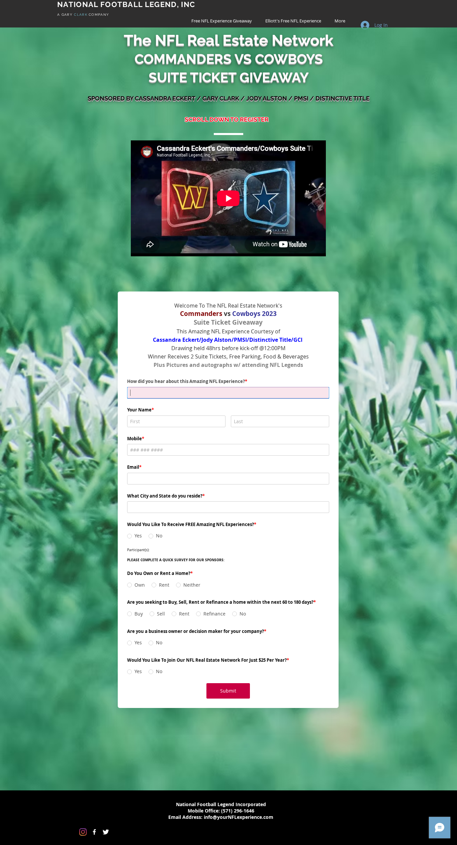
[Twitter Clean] (105, 832)
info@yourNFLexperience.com (238, 817)
